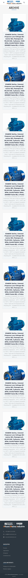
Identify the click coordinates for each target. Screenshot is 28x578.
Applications (6, 550)
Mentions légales (7, 569)
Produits (5, 548)
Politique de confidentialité (9, 566)
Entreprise (5, 553)
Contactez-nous (6, 555)
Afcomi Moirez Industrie (13, 574)
